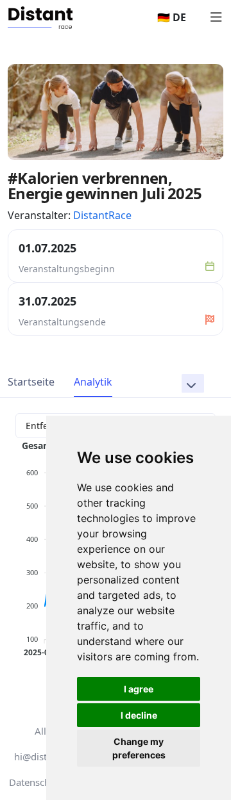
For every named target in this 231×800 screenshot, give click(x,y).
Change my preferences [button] (139, 748)
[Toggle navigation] (215, 17)
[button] (193, 383)
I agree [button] (138, 688)
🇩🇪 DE (171, 17)
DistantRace (102, 215)
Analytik (93, 382)
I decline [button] (139, 715)
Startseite (31, 382)
